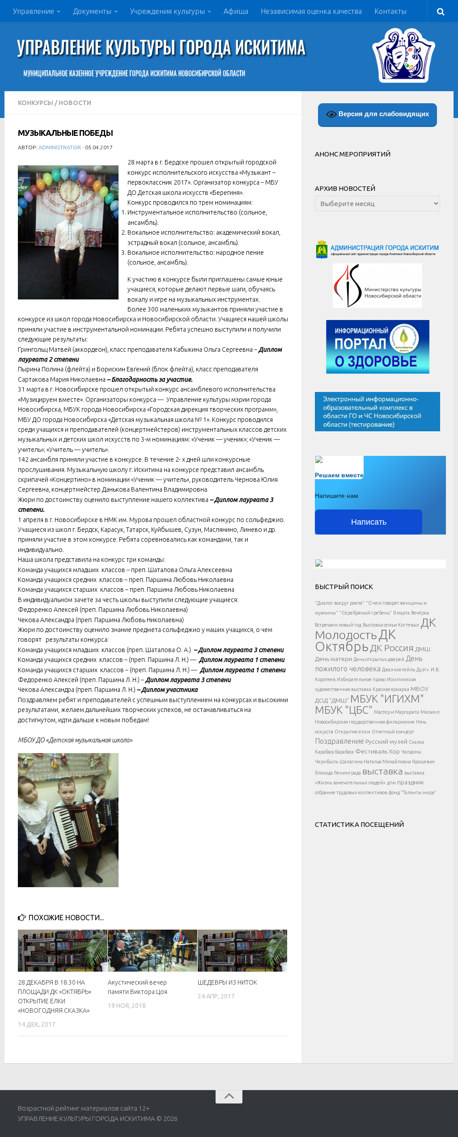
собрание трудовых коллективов (351, 792)
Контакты (390, 11)
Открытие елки (352, 731)
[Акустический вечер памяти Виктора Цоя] (152, 951)
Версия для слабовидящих (383, 114)
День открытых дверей (378, 659)
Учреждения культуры (167, 11)
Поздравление (339, 741)
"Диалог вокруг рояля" (340, 603)
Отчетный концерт (393, 731)
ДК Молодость (375, 628)
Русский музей (386, 741)
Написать (368, 522)
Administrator (59, 147)
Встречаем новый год (338, 624)
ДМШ (422, 649)
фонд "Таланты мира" (413, 792)
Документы (92, 11)
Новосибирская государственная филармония (365, 721)
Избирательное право (361, 679)
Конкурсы (35, 102)
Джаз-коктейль (398, 669)
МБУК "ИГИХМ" (387, 698)
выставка (382, 771)
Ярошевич (423, 761)
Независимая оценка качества (311, 11)
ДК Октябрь (355, 640)
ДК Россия (392, 647)
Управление (33, 11)
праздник (410, 782)
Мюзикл (430, 712)
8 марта (401, 612)
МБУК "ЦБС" (344, 710)
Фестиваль (371, 751)
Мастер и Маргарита (396, 712)
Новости (75, 102)
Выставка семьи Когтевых (391, 624)
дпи (391, 782)
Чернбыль (326, 761)
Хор (394, 751)
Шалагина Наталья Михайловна (375, 761)
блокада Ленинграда (338, 772)
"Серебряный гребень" (365, 612)
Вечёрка (420, 612)
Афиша (236, 11)
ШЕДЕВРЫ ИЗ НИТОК (227, 982)
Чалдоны (411, 751)
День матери (333, 658)
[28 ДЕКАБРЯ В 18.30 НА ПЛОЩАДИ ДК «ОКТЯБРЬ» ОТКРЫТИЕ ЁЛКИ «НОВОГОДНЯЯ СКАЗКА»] (62, 951)
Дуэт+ (422, 669)
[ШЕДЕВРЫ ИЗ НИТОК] (242, 951)
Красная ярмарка (391, 689)
